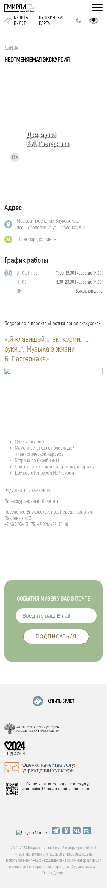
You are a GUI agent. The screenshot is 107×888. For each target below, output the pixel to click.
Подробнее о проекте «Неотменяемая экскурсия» (52, 323)
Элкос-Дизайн (53, 872)
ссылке (84, 788)
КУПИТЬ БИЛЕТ (60, 701)
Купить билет (21, 20)
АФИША (11, 49)
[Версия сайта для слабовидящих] (93, 21)
